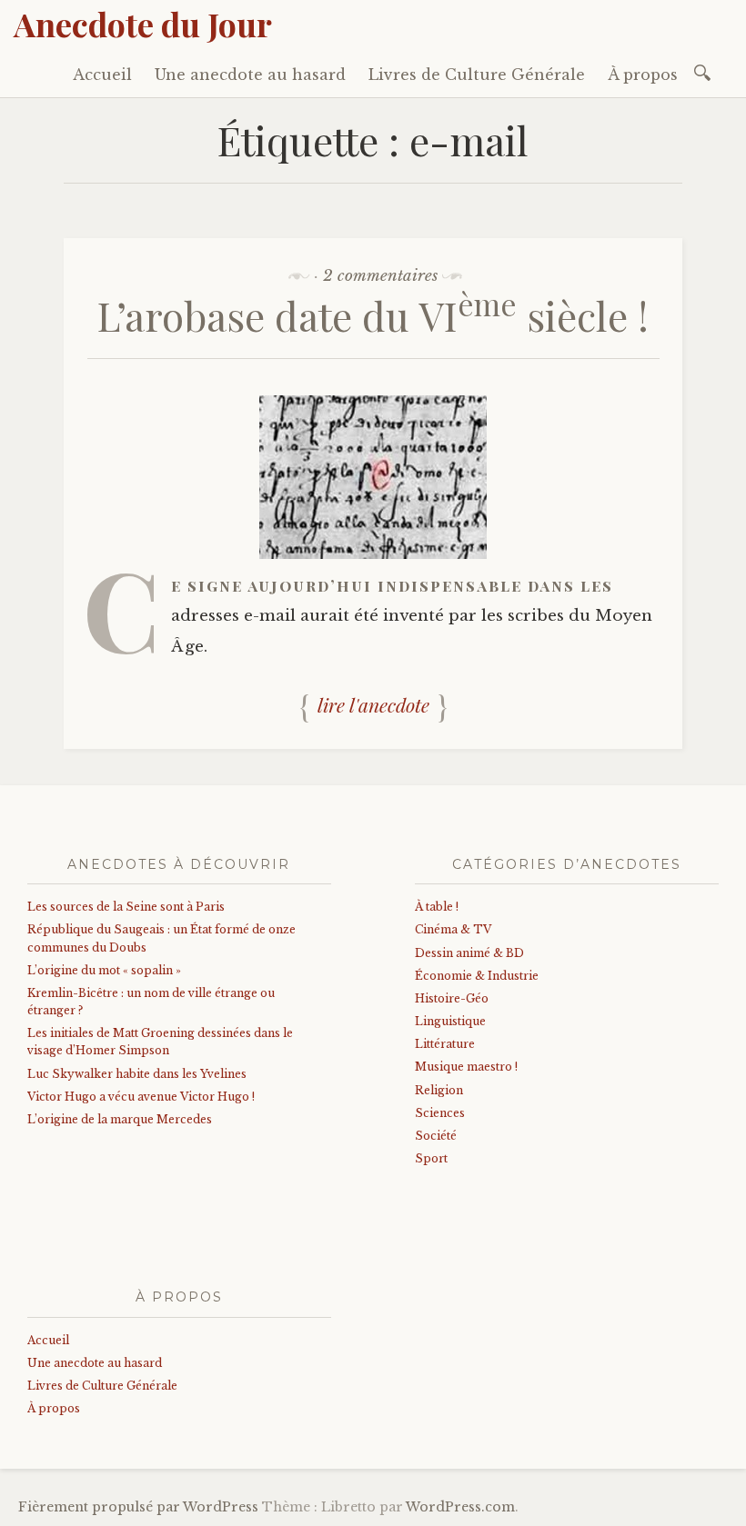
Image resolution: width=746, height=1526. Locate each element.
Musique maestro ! (466, 1066)
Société (436, 1135)
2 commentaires (380, 275)
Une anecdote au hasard (250, 74)
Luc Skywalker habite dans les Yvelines (137, 1074)
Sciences (440, 1113)
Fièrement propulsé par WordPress (138, 1507)
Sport (431, 1158)
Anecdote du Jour (143, 23)
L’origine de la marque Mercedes (119, 1119)
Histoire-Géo (452, 998)
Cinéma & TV (453, 929)
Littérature (445, 1044)
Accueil (102, 74)
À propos (643, 74)
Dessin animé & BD (469, 953)
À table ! (437, 906)
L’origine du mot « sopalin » (104, 970)
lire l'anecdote (373, 704)
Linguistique (450, 1021)
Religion (439, 1090)
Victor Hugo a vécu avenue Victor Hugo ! (141, 1096)
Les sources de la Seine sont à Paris (126, 906)
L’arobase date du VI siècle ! (373, 315)
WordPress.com (460, 1507)
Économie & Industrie (477, 975)
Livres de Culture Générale (476, 74)
